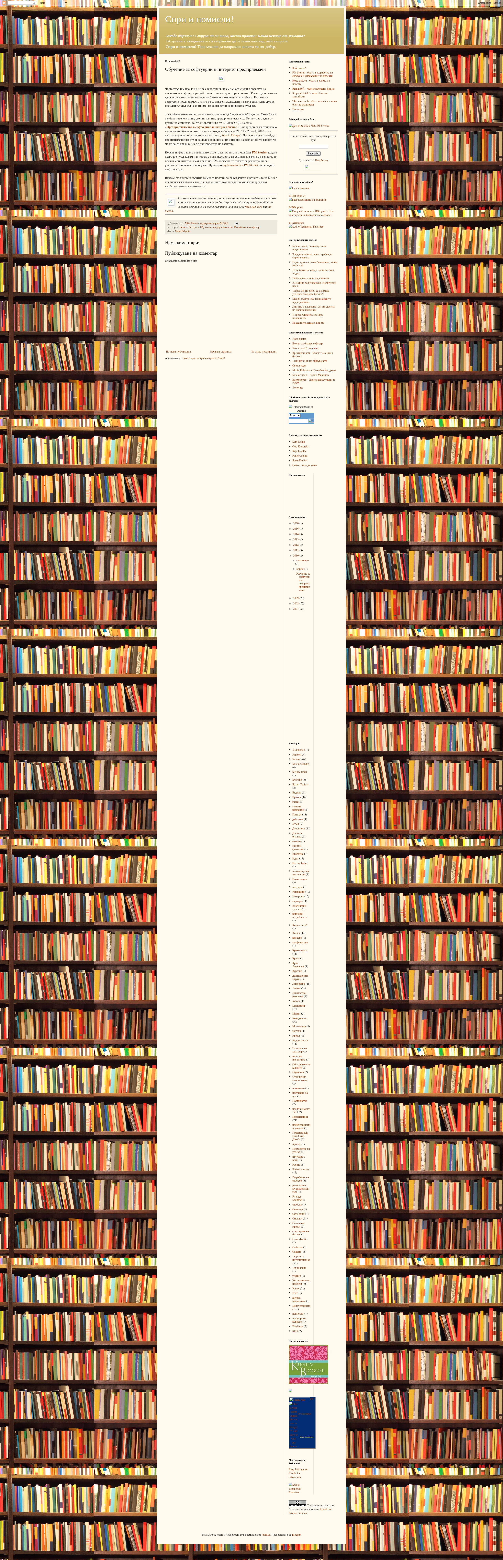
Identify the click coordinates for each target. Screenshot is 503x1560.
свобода (297, 1204)
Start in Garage (230, 135)
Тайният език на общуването (309, 361)
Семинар (297, 1209)
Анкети (296, 754)
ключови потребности (299, 915)
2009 (296, 598)
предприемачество (222, 227)
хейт (295, 1293)
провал (296, 1144)
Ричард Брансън (297, 1198)
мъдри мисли (300, 1040)
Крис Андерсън (298, 964)
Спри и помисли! (199, 18)
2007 (296, 609)
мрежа (296, 1035)
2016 (296, 528)
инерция (297, 887)
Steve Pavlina (299, 460)
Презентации (300, 1116)
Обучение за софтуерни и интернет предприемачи (303, 582)
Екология (297, 854)
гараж (295, 801)
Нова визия (299, 339)
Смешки (297, 1218)
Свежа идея (299, 365)
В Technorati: (296, 222)
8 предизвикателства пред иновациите (307, 316)
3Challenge (298, 750)
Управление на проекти (301, 1281)
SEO (295, 1331)
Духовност (298, 828)
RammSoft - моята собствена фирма (313, 88)
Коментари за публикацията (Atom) (204, 358)
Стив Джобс (299, 1239)
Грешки (296, 814)
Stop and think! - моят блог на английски (309, 94)
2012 (296, 544)
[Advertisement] (304, 676)
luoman (266, 1534)
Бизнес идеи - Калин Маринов (310, 375)
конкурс (297, 937)
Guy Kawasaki (300, 446)
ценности (298, 1313)
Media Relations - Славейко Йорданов (314, 370)
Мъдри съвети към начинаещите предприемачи (311, 300)
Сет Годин (298, 1214)
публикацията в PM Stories (240, 165)
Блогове (297, 779)
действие (297, 819)
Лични (296, 988)
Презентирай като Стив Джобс (300, 1136)
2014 (296, 534)
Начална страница (220, 351)
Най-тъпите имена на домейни (310, 278)
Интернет (193, 227)
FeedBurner (321, 160)
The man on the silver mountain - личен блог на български (315, 102)
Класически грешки (299, 907)
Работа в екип (300, 1169)
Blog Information (298, 1469)
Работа (296, 1164)
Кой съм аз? (299, 68)
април (300, 569)
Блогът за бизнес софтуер (307, 343)
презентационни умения (301, 1126)
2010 (296, 555)
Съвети (296, 1251)
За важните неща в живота (308, 322)
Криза (295, 958)
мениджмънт (300, 1018)
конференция (300, 942)
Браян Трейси (300, 784)
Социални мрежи (298, 1224)
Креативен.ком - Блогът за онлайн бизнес (312, 354)
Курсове (297, 971)
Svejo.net (297, 387)
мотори (296, 1031)
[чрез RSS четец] (299, 125)
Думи (295, 823)
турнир (296, 1275)
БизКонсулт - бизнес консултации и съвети (313, 381)
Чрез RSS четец (320, 125)
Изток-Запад (299, 863)
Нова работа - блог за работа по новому (311, 82)
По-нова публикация (178, 351)
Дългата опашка (297, 834)
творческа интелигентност (301, 1259)
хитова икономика (298, 1299)
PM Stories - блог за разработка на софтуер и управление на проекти (312, 74)
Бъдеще (296, 792)
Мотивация (299, 1026)
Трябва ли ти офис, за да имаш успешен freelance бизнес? (310, 292)
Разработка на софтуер (247, 227)
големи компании (298, 808)
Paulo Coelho (299, 455)
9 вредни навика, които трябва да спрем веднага (312, 255)
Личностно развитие (299, 994)
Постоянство (299, 1101)
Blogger (296, 1534)
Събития (297, 1247)
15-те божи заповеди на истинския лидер (313, 271)
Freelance (297, 1326)
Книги (296, 933)
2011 (296, 550)
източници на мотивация (300, 872)
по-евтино (298, 1088)
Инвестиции (299, 879)
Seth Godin (298, 441)
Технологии (299, 1268)
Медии (296, 1013)
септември (302, 560)
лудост (296, 1001)
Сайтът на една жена (304, 465)
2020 (296, 523)
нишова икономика (298, 1057)
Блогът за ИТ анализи (305, 348)
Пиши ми (298, 109)
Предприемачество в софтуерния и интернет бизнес (202, 127)
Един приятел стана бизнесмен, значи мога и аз (315, 263)
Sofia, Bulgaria (182, 231)
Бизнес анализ (300, 764)
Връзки (296, 797)
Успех (295, 1288)
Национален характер (299, 1049)
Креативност (299, 950)
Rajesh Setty (299, 451)
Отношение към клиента (299, 1078)
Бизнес (183, 227)
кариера (297, 901)
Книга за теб (299, 925)
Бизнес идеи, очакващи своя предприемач (309, 247)
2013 (296, 539)
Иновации (298, 891)
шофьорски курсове (299, 1319)
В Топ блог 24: (297, 195)
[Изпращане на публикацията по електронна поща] (236, 223)
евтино (296, 841)
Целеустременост (301, 1307)
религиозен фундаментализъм (300, 1188)
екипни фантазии (298, 847)
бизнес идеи (299, 772)
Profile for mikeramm (295, 1475)
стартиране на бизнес (300, 1232)
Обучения (205, 227)
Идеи (295, 858)
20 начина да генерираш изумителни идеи (314, 284)
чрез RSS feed (253, 206)
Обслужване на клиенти (301, 1065)
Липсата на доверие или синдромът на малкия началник (313, 308)
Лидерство (298, 983)
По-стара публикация (263, 351)
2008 (296, 603)
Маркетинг (298, 1005)
